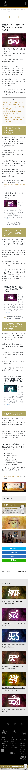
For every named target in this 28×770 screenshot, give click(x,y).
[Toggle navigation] (23, 3)
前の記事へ (6, 571)
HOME (2, 9)
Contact (3, 747)
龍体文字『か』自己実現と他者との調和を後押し (13, 710)
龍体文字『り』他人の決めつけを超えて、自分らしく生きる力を (13, 689)
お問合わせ (23, 754)
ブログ (22, 747)
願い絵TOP (7, 9)
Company (4, 745)
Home (3, 737)
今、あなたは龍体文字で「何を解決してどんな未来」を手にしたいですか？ (15, 119)
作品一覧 (13, 743)
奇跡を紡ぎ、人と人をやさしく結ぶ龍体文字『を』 (13, 624)
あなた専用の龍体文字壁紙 (12, 476)
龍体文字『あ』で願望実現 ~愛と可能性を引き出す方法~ (13, 646)
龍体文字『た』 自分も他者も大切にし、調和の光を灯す (13, 602)
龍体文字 (9, 498)
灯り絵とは (13, 739)
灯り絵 (3, 739)
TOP (11, 737)
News (3, 743)
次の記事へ (21, 571)
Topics (12, 9)
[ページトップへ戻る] (24, 759)
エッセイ (13, 745)
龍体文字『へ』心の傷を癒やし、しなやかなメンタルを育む (13, 667)
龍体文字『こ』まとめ (10, 115)
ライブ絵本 (4, 741)
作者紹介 (13, 741)
